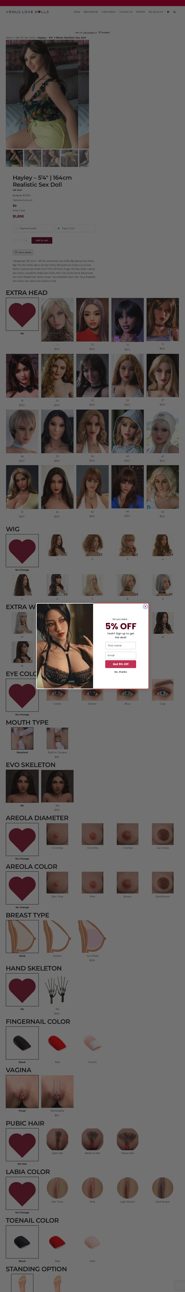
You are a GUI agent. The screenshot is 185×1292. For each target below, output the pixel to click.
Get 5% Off (120, 664)
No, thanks (120, 672)
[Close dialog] (145, 606)
